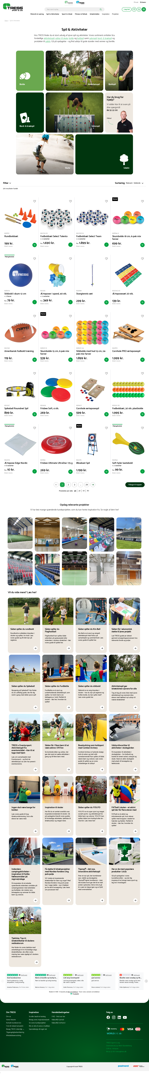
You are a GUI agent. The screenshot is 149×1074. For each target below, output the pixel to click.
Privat (136, 2)
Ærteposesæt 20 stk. (122, 293)
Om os (8, 1016)
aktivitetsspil (49, 38)
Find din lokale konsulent (14, 1026)
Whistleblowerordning (13, 1035)
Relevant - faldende (133, 183)
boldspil (80, 38)
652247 (7, 405)
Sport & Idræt (67, 14)
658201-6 (43, 348)
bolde (71, 38)
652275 (78, 460)
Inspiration (105, 14)
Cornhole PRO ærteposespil (126, 351)
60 (84, 490)
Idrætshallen (94, 14)
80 (88, 490)
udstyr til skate (61, 38)
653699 (78, 291)
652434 (43, 405)
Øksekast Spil (83, 463)
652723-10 (44, 233)
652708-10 (80, 233)
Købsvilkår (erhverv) (58, 1023)
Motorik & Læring (37, 14)
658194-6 (115, 233)
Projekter (115, 14)
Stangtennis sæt (84, 293)
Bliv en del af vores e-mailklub (39, 1026)
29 (87, 485)
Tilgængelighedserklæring (15, 1032)
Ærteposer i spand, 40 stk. (53, 293)
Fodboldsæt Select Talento (54, 236)
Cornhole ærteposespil (87, 408)
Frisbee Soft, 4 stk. (49, 408)
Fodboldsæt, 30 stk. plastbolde (127, 408)
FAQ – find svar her (58, 1016)
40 (79, 490)
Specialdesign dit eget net (38, 1029)
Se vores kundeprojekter (37, 1023)
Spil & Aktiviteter (52, 14)
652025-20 (116, 291)
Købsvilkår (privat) (58, 1020)
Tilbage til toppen (135, 484)
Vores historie (11, 1020)
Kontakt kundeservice (13, 1023)
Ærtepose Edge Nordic (15, 463)
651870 (6, 233)
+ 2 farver (7, 296)
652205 (7, 460)
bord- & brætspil (105, 38)
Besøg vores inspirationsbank (39, 1020)
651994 (42, 460)
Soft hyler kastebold (122, 463)
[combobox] (73, 9)
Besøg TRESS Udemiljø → (15, 1029)
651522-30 (116, 405)
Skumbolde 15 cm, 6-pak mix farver (54, 352)
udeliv (48, 41)
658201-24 (80, 348)
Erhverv (143, 2)
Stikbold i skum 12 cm (15, 293)
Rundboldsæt (11, 236)
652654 (115, 460)
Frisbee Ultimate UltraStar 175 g (56, 463)
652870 (115, 348)
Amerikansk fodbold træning (19, 351)
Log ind (127, 9)
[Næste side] (92, 484)
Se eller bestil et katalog (37, 1016)
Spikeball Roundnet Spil (16, 408)
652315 (42, 291)
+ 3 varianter (80, 239)
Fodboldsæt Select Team (88, 236)
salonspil (93, 38)
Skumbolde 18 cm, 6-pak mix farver (126, 238)
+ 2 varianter (45, 239)
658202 (7, 291)
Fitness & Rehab (81, 14)
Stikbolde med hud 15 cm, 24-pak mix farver (91, 352)
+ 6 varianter (9, 466)
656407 (79, 405)
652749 (7, 348)
